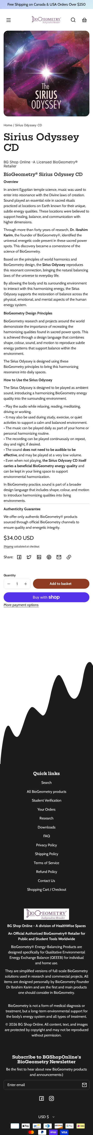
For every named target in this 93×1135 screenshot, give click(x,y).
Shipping (8, 546)
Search (46, 782)
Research (46, 818)
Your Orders (46, 809)
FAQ (46, 836)
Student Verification (46, 800)
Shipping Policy (46, 854)
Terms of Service (46, 863)
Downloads (47, 827)
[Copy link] (69, 557)
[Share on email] (59, 557)
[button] (73, 20)
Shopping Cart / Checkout (46, 889)
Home (8, 125)
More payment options (21, 605)
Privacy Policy (46, 845)
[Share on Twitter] (29, 557)
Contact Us (46, 881)
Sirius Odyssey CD (28, 125)
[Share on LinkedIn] (39, 557)
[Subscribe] (84, 1085)
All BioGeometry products (46, 791)
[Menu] (9, 20)
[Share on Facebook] (19, 557)
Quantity (10, 575)
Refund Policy (46, 872)
